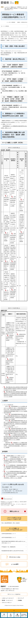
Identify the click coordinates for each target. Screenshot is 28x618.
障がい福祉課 (10, 8)
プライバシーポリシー (7, 602)
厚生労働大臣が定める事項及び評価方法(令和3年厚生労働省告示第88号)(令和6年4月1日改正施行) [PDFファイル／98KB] (15, 389)
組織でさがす (13, 7)
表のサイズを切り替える (14, 147)
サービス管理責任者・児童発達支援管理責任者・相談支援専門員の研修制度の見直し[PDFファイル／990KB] (15, 467)
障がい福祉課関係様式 (6, 52)
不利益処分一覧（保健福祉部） (9, 546)
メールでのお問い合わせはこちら (10, 492)
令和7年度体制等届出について (9, 537)
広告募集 (20, 600)
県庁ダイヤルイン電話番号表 (14, 594)
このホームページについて (8, 598)
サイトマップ (21, 598)
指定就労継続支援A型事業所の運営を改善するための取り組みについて (13, 542)
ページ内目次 (6, 26)
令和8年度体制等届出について (9, 533)
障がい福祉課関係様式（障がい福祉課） (11, 523)
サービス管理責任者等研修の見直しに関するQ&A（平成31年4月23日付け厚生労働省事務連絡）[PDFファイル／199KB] (15, 473)
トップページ (7, 7)
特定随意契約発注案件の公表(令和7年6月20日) (13, 550)
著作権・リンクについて (7, 600)
